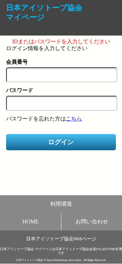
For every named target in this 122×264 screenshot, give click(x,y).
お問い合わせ (92, 221)
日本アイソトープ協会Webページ (61, 238)
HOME (30, 221)
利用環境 (61, 204)
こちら (74, 119)
